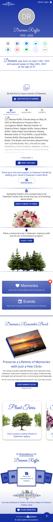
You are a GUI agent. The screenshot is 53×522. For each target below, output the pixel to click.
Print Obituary (28, 163)
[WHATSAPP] (45, 43)
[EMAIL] (17, 49)
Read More (26, 158)
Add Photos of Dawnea (28, 99)
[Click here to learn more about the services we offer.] (26, 495)
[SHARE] (35, 49)
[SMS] (26, 49)
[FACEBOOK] (17, 43)
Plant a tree (26, 241)
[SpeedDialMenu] (46, 515)
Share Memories (28, 510)
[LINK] (45, 49)
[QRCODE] (8, 43)
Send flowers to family (26, 204)
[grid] (26, 424)
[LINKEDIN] (8, 49)
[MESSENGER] (26, 43)
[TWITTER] (35, 43)
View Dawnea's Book (26, 385)
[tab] (11, 111)
